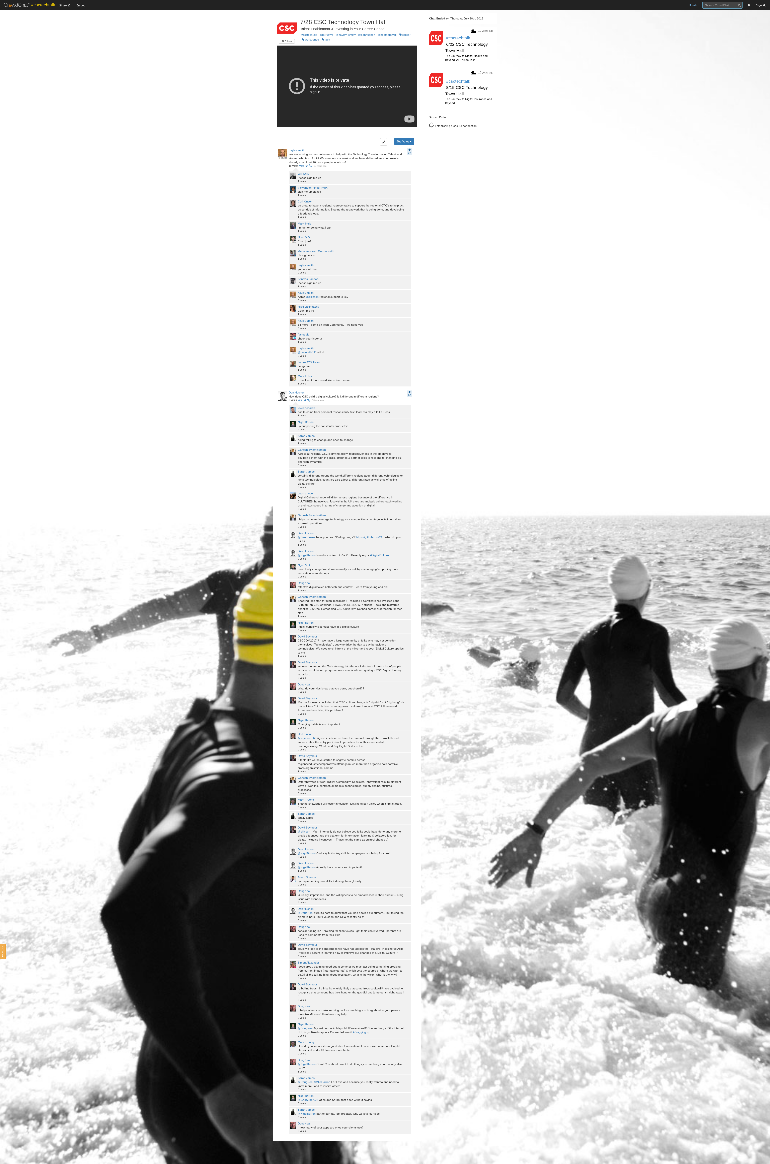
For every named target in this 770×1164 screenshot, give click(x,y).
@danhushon (366, 34)
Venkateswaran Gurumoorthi (316, 251)
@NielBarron (322, 1082)
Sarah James (306, 435)
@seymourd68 (307, 738)
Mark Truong (306, 799)
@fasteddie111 (307, 352)
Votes (293, 166)
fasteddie (303, 334)
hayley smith (297, 150)
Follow (288, 41)
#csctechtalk (309, 34)
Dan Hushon (297, 392)
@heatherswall (387, 34)
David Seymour (307, 636)
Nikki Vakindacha (308, 306)
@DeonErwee (306, 537)
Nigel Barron (306, 422)
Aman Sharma (307, 877)
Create (693, 5)
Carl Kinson (305, 201)
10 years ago (320, 166)
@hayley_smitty (346, 34)
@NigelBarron (307, 555)
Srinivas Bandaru (308, 279)
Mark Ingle (304, 223)
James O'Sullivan (309, 362)
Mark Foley (305, 376)
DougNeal (304, 583)
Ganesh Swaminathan (312, 449)
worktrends (312, 39)
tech (327, 39)
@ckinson (312, 296)
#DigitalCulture (379, 555)
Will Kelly (303, 173)
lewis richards (306, 408)
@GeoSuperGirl (308, 1099)
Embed (80, 5)
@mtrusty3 (326, 34)
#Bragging (359, 1032)
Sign (759, 5)
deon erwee (305, 493)
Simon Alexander (308, 962)
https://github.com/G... (370, 537)
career (406, 34)
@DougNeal (305, 912)
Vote (301, 166)
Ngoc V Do (304, 237)
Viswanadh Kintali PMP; (313, 187)
